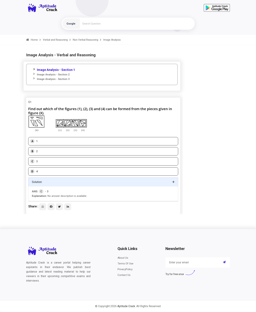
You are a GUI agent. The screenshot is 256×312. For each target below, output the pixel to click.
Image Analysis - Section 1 (56, 70)
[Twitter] (59, 206)
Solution (37, 182)
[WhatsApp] (42, 206)
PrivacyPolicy (125, 269)
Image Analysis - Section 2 (53, 74)
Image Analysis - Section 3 (53, 79)
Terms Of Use (125, 263)
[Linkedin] (67, 206)
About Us (123, 257)
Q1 (29, 102)
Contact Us (124, 275)
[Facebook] (51, 206)
